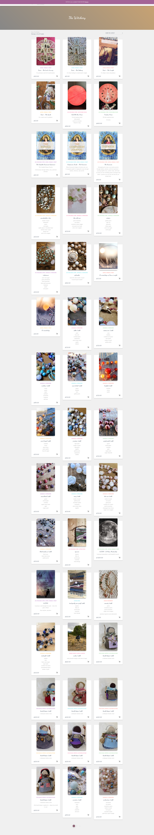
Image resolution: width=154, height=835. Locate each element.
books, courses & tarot (45, 67)
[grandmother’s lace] (45, 199)
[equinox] (77, 532)
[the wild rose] (77, 199)
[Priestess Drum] (108, 95)
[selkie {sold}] (77, 311)
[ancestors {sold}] (77, 781)
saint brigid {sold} (46, 441)
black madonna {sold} (46, 551)
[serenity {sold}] (108, 584)
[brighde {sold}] (108, 367)
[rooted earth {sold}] (108, 422)
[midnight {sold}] (45, 637)
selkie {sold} (77, 330)
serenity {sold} (108, 603)
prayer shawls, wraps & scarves (77, 653)
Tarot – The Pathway (77, 70)
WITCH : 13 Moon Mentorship (108, 551)
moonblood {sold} (46, 496)
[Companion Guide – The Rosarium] (77, 145)
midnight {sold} (45, 656)
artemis (108, 218)
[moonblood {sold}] (45, 477)
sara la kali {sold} (77, 386)
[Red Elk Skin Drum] (77, 95)
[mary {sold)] (77, 477)
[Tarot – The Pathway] (77, 51)
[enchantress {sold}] (108, 781)
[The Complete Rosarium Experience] (45, 145)
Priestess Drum (108, 114)
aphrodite (77, 275)
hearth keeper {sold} (108, 656)
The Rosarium (108, 164)
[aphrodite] (77, 256)
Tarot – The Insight (108, 70)
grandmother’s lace (46, 218)
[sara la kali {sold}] (77, 367)
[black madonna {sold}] (45, 532)
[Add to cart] (57, 76)
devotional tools (82, 112)
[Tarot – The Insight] (108, 51)
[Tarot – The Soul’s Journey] (45, 51)
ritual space (82, 549)
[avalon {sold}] (77, 637)
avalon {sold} (77, 656)
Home (32, 32)
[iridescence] (45, 256)
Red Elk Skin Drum (77, 114)
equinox (77, 551)
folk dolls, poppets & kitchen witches (108, 653)
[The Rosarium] (108, 145)
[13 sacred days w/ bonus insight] (108, 256)
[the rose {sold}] (108, 477)
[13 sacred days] (45, 311)
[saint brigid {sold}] (45, 422)
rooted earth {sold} (108, 441)
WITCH (45, 603)
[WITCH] (45, 584)
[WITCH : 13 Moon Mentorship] (108, 532)
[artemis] (108, 199)
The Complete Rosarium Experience (45, 164)
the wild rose (77, 218)
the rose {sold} (108, 496)
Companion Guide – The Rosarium (77, 164)
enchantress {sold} (108, 800)
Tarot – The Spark (46, 114)
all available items (72, 112)
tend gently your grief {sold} (77, 603)
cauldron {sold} (46, 386)
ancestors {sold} (77, 800)
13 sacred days (46, 330)
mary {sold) (77, 496)
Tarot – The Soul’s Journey (45, 70)
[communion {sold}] (108, 311)
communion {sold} (108, 330)
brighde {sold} (108, 386)
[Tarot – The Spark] (45, 95)
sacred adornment (108, 600)
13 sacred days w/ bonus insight (108, 275)
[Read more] (57, 237)
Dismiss (86, 2)
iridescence (46, 275)
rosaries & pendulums (51, 215)
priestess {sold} (77, 441)
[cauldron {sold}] (45, 367)
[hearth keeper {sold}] (108, 637)
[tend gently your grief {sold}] (77, 584)
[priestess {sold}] (77, 422)
